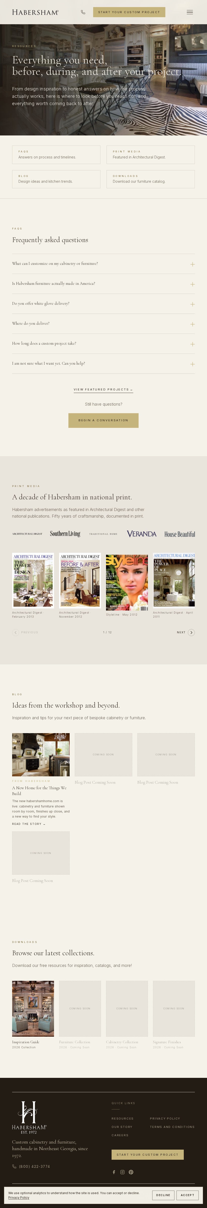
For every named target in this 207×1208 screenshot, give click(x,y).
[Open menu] (190, 12)
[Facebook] (114, 1172)
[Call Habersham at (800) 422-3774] (83, 12)
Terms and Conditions (172, 1127)
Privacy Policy (18, 1197)
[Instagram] (122, 1172)
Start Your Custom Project (129, 12)
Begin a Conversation (103, 420)
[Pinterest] (131, 1172)
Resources (123, 1118)
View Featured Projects (104, 389)
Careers (120, 1135)
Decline (163, 1195)
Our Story (122, 1127)
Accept (187, 1195)
